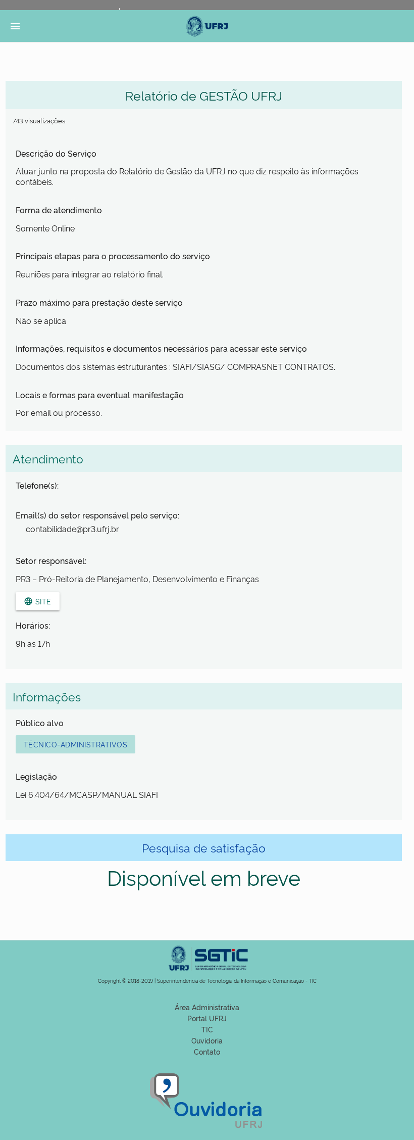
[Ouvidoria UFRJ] (207, 1129)
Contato (207, 1051)
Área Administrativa (207, 1007)
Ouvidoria (207, 1040)
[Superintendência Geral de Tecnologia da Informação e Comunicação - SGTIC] (207, 973)
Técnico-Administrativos (76, 744)
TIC (207, 1029)
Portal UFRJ (207, 1018)
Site (37, 601)
